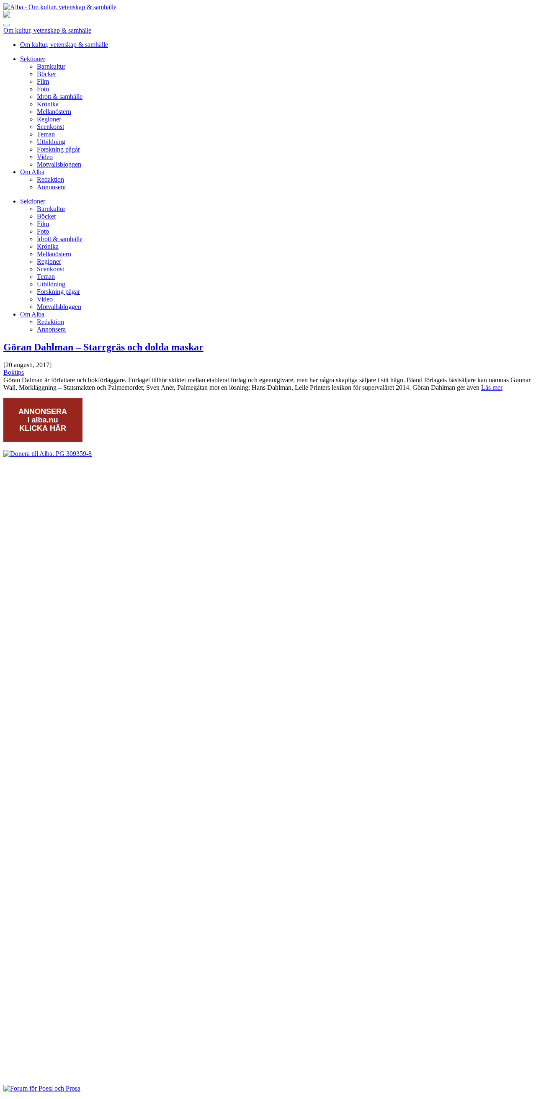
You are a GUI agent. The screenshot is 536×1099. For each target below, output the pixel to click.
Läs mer (491, 387)
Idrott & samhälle (59, 96)
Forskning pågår (58, 149)
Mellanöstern (54, 111)
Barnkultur (51, 66)
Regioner (49, 119)
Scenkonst (50, 126)
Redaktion (50, 179)
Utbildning (51, 141)
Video (45, 156)
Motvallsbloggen (59, 164)
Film (43, 81)
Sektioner (32, 58)
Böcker (46, 73)
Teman (46, 134)
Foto (43, 89)
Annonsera (51, 186)
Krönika (48, 104)
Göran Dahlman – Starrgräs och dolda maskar (103, 347)
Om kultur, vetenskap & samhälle (47, 30)
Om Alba (32, 171)
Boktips (13, 372)
